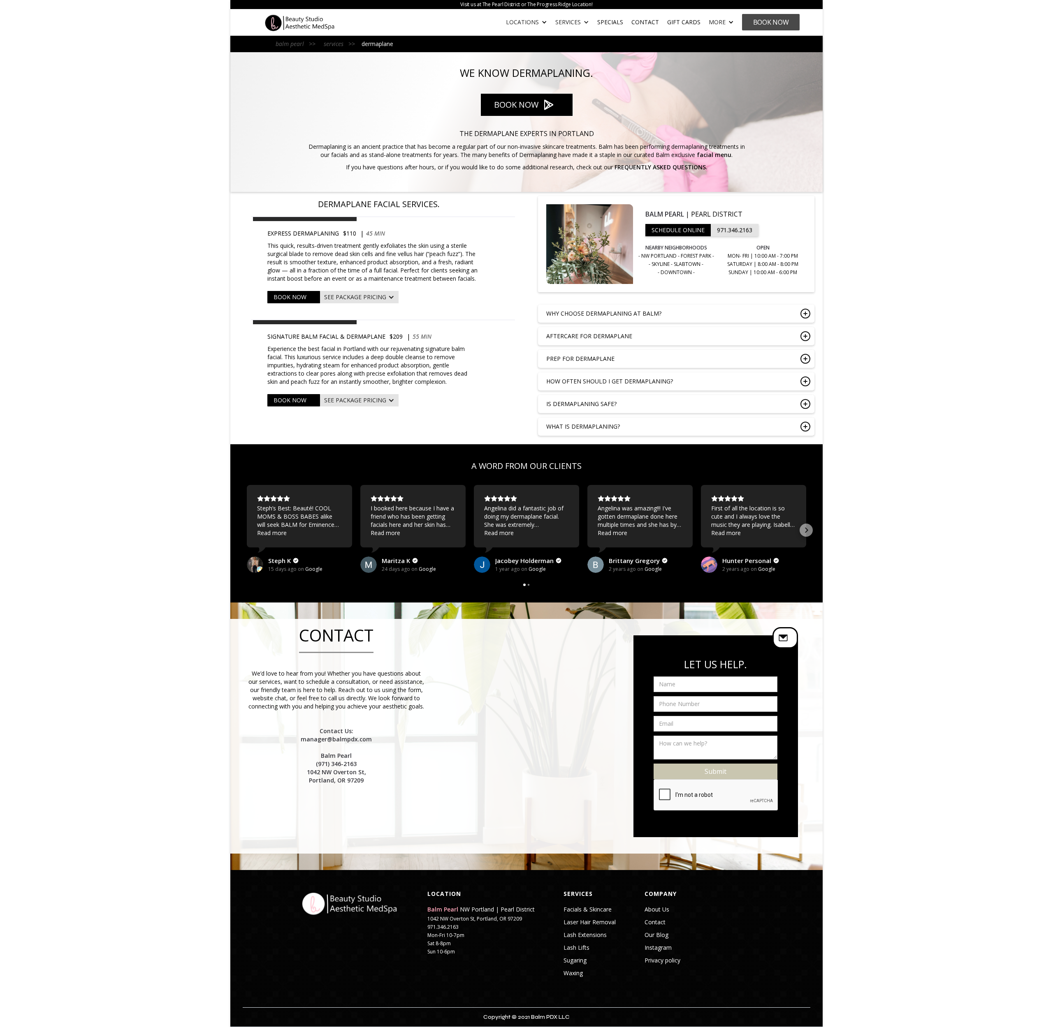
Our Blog (656, 935)
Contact (645, 22)
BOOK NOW (290, 297)
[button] (526, 22)
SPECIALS (610, 22)
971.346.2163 (734, 230)
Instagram (658, 947)
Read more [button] (272, 533)
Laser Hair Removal (590, 922)
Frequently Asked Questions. (661, 167)
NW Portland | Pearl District (481, 909)
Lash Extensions (585, 935)
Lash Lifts (576, 947)
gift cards (683, 22)
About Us (657, 909)
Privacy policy (662, 960)
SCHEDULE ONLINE (678, 230)
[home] (308, 22)
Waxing (573, 973)
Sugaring (575, 960)
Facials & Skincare (588, 909)
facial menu (714, 155)
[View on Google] (255, 564)
